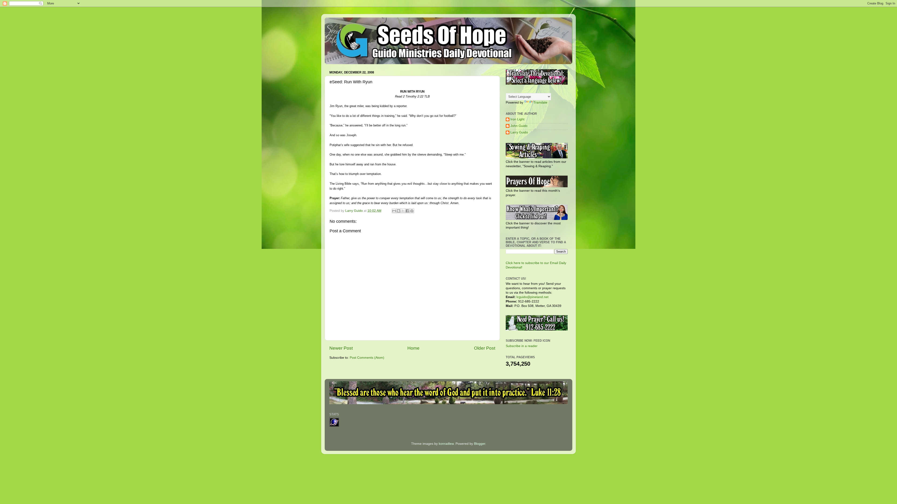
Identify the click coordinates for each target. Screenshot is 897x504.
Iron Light (517, 119)
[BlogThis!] (398, 211)
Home (413, 348)
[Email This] (394, 211)
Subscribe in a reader (521, 346)
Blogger (479, 443)
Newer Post (341, 348)
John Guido (518, 126)
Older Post (484, 348)
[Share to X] (403, 211)
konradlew (446, 443)
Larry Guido (519, 132)
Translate (540, 102)
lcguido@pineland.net (532, 297)
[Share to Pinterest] (411, 211)
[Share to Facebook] (407, 211)
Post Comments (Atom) (367, 357)
